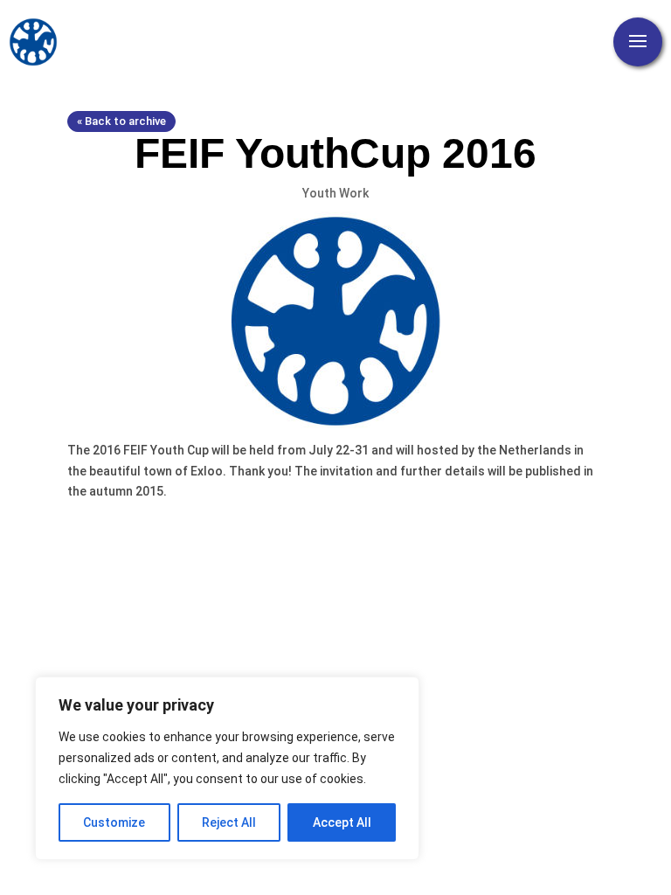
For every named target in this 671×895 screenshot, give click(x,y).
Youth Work (335, 193)
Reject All (229, 822)
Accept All (342, 822)
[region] (227, 768)
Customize (114, 822)
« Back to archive (121, 121)
